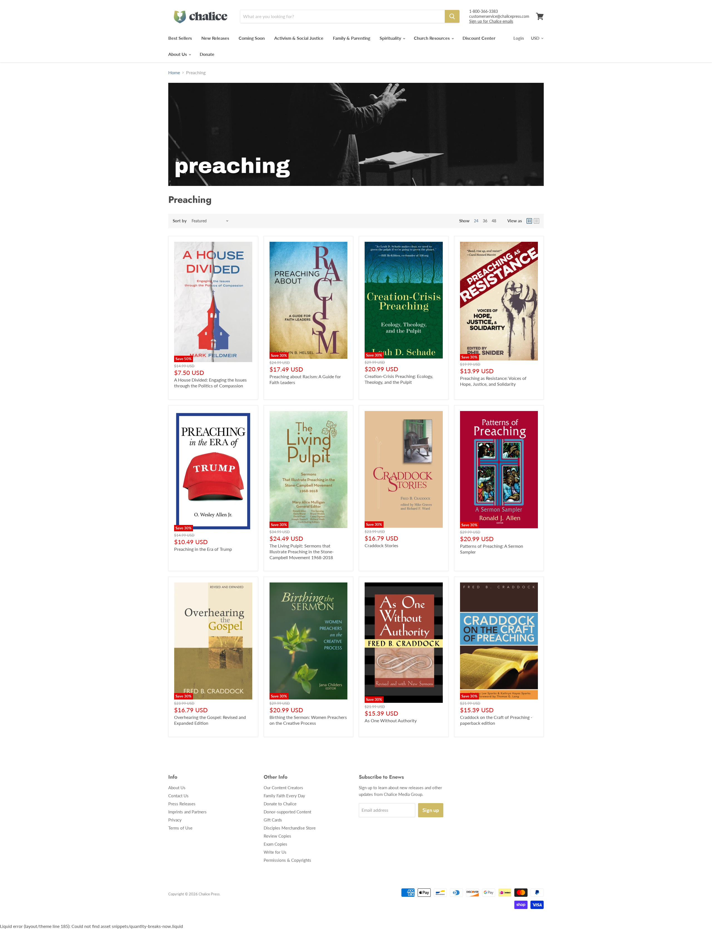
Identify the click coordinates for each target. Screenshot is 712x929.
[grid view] (529, 221)
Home (174, 72)
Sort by (180, 220)
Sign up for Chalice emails (491, 21)
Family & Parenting (351, 38)
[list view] (536, 221)
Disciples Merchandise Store (290, 827)
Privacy (175, 819)
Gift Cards (273, 819)
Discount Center (479, 38)
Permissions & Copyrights (287, 860)
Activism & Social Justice (298, 38)
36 (485, 220)
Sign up (430, 810)
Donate (207, 54)
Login (518, 38)
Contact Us (178, 795)
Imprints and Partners (187, 811)
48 (494, 220)
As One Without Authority (391, 720)
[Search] (452, 16)
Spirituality (391, 38)
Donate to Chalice (280, 803)
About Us (178, 54)
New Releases (215, 38)
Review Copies (277, 835)
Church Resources (432, 38)
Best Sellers (180, 38)
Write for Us (275, 852)
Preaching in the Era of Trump (203, 549)
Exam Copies (275, 843)
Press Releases (182, 803)
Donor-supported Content (287, 811)
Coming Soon (252, 38)
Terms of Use (180, 827)
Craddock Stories (381, 545)
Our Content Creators (283, 787)
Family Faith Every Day (284, 795)
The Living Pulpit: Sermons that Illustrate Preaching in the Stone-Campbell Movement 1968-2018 (302, 551)
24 (476, 220)
